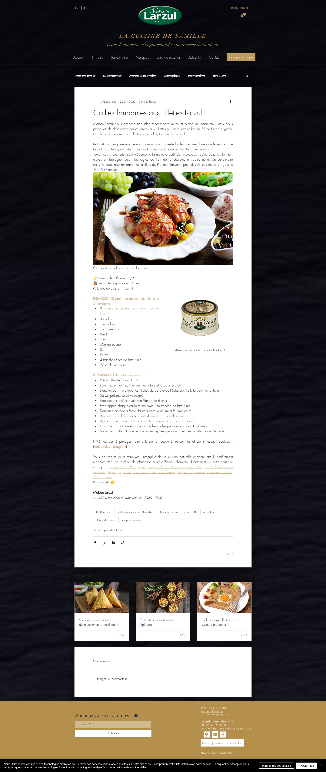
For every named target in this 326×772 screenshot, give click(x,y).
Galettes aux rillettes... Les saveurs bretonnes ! (220, 622)
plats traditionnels (105, 520)
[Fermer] (321, 765)
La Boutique (172, 75)
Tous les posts (85, 75)
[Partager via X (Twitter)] (104, 542)
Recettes (220, 75)
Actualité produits (142, 75)
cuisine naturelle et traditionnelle (134, 512)
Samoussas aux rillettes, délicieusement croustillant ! (98, 622)
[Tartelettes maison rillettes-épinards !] (163, 597)
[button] (243, 15)
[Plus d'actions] (230, 101)
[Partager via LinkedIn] (113, 542)
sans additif (190, 512)
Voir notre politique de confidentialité (125, 767)
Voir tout (247, 575)
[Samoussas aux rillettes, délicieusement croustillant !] (102, 597)
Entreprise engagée (131, 520)
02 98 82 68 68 (216, 725)
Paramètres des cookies (276, 765)
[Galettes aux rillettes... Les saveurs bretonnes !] (224, 597)
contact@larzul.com (223, 721)
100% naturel (103, 512)
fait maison (209, 512)
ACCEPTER (307, 765)
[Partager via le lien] (123, 542)
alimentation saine (168, 512)
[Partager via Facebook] (95, 542)
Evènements (112, 75)
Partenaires (197, 75)
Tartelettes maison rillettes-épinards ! (158, 622)
